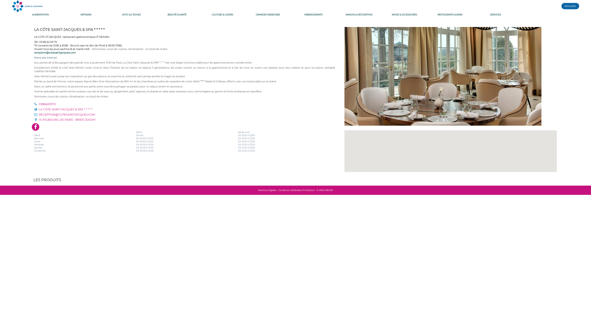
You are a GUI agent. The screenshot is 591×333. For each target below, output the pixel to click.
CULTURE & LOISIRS (222, 14)
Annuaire (570, 6)
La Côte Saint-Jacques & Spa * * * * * (65, 109)
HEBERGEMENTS (313, 14)
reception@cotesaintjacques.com (55, 52)
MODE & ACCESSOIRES (404, 14)
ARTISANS (85, 14)
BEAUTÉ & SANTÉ (177, 14)
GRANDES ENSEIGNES (268, 14)
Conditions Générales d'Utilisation (296, 190)
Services (495, 14)
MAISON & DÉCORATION (359, 14)
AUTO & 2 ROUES (131, 14)
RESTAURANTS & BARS (450, 14)
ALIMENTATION (40, 14)
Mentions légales (267, 190)
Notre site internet (45, 57)
